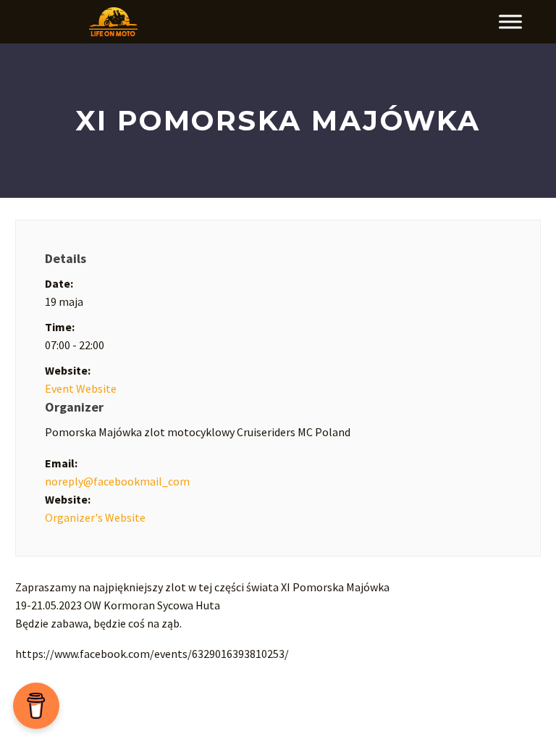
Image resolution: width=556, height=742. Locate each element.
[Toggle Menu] (510, 21)
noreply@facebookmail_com (117, 481)
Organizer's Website (95, 517)
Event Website (81, 388)
